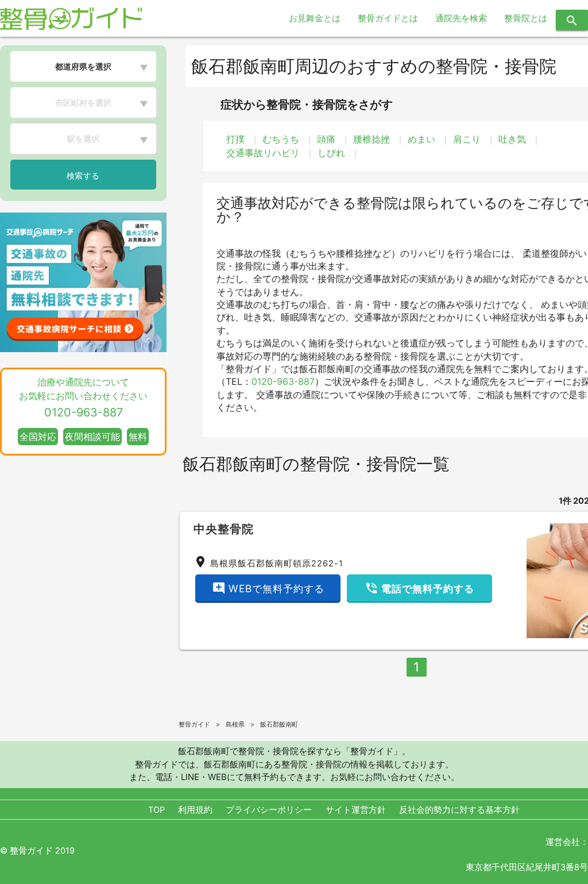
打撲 (235, 139)
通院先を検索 (461, 18)
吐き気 (512, 139)
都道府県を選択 (83, 66)
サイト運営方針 (356, 810)
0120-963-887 (283, 381)
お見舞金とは (315, 18)
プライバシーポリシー (269, 810)
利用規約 (195, 810)
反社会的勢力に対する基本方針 (459, 810)
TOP (156, 810)
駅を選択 (83, 139)
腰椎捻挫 (371, 139)
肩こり (467, 139)
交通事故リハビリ (263, 153)
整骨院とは (525, 18)
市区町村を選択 (83, 102)
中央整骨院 (224, 529)
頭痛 (326, 139)
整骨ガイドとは (388, 18)
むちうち (280, 139)
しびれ (331, 153)
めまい (421, 139)
